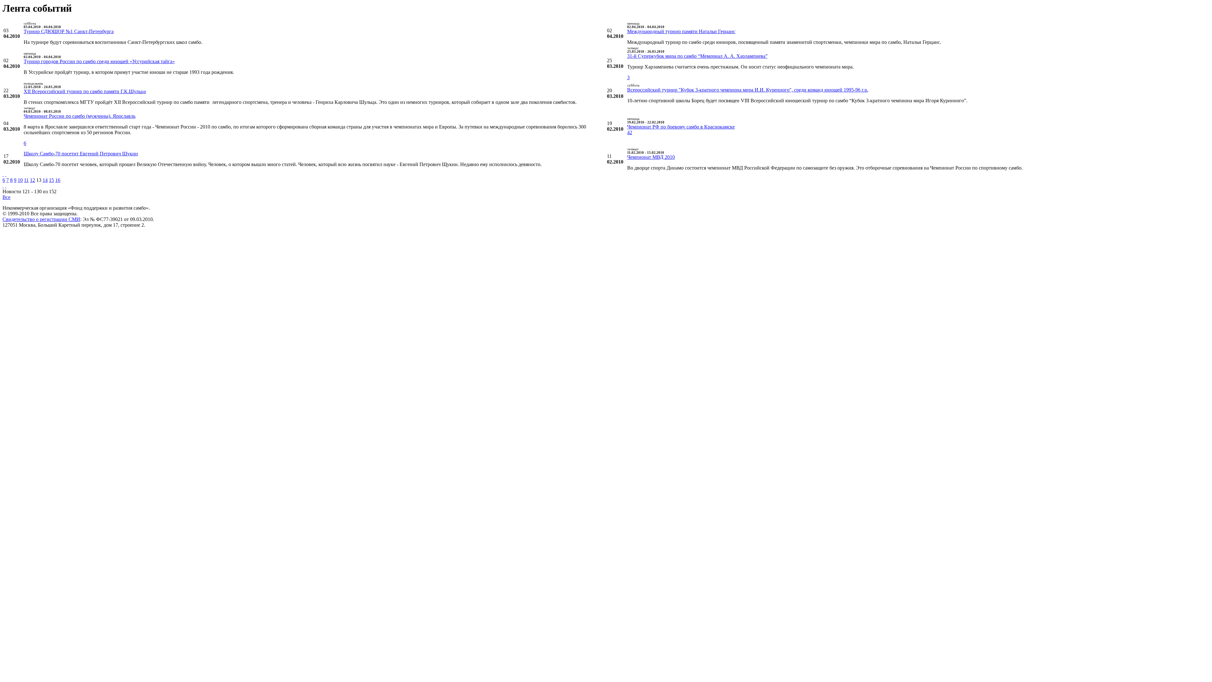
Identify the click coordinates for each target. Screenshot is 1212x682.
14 (45, 180)
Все (6, 197)
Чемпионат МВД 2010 (651, 157)
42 (629, 132)
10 (20, 180)
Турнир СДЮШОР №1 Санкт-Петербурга (69, 31)
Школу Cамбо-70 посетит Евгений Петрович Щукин (81, 153)
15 (51, 180)
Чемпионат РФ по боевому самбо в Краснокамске (681, 126)
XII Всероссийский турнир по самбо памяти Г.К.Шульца (85, 91)
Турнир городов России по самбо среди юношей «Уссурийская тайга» (99, 61)
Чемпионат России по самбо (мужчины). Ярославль (79, 116)
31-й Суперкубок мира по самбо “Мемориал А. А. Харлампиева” (697, 56)
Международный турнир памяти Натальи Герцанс (681, 31)
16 (57, 180)
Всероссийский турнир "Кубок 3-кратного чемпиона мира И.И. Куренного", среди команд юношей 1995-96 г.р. (747, 90)
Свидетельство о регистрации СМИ (41, 219)
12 (32, 180)
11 (26, 180)
